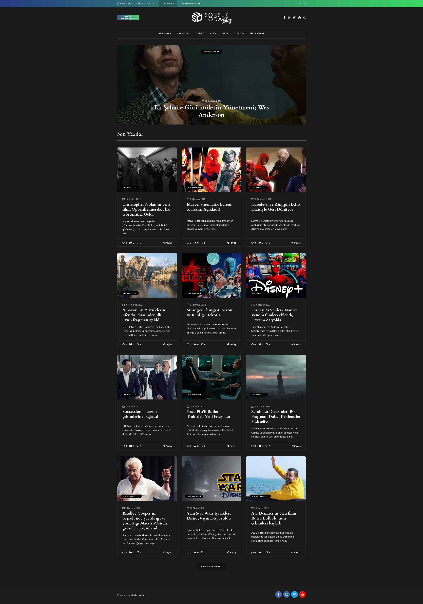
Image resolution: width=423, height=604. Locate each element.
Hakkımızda (257, 33)
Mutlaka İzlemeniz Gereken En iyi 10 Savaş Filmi (221, 111)
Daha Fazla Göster (211, 566)
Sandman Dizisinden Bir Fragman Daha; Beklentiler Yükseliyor (275, 416)
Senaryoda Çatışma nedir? (194, 3)
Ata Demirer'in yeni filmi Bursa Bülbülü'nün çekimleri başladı (273, 518)
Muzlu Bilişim (138, 595)
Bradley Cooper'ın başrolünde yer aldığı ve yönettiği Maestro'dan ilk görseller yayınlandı (145, 521)
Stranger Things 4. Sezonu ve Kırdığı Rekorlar (211, 312)
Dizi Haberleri (129, 187)
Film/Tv (199, 33)
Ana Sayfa (165, 33)
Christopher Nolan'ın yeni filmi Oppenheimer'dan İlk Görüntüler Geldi (146, 209)
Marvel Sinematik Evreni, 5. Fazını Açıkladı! (209, 207)
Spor (226, 33)
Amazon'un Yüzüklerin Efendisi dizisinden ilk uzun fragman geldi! (143, 315)
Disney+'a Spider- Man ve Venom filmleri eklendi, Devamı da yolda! (274, 315)
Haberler (183, 33)
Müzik (213, 33)
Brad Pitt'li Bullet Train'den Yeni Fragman (208, 414)
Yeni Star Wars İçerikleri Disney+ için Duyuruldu (209, 516)
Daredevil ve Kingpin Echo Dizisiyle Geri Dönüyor (275, 207)
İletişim (239, 33)
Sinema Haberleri (221, 52)
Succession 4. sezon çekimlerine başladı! (140, 414)
